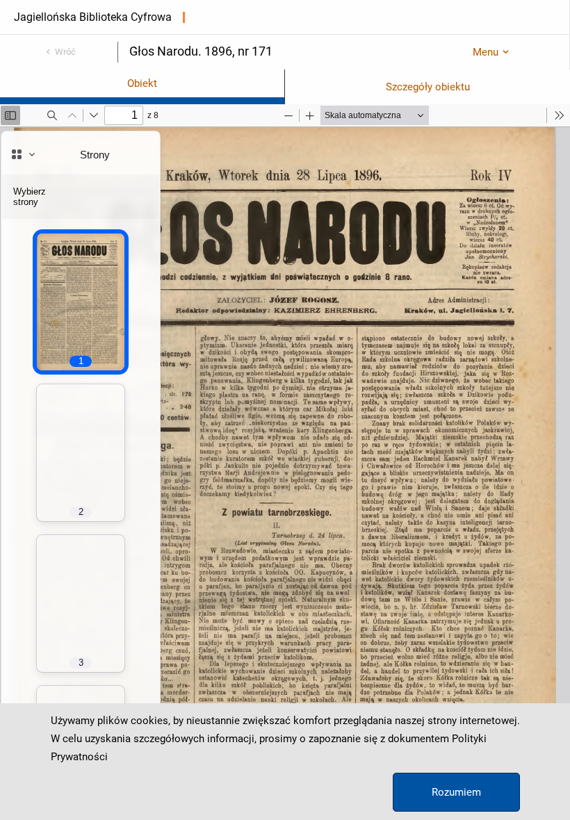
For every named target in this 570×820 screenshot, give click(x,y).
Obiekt (142, 83)
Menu (485, 52)
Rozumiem (456, 792)
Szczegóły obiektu (428, 87)
